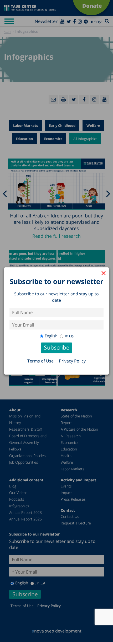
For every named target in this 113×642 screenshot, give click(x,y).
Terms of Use (40, 361)
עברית (69, 335)
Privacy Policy (72, 361)
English (51, 335)
